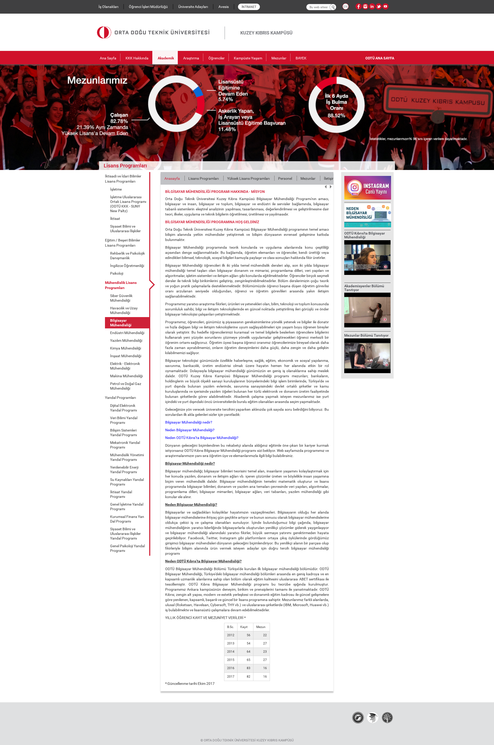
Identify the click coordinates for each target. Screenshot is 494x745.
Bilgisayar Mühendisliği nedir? (188, 422)
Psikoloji (116, 273)
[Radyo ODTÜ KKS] (358, 717)
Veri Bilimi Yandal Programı (123, 420)
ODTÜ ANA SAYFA (379, 58)
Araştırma (191, 58)
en (345, 6)
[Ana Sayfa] (161, 26)
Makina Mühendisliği (126, 376)
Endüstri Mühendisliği (127, 333)
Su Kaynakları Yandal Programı (127, 482)
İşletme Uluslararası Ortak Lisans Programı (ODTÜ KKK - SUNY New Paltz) (128, 204)
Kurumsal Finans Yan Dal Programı (127, 519)
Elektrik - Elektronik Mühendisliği (125, 366)
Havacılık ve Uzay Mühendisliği (124, 310)
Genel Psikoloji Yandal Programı (127, 548)
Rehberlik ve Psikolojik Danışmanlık (127, 255)
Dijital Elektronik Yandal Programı (123, 407)
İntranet (249, 7)
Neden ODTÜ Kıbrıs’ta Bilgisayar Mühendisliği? (202, 438)
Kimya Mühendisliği (125, 348)
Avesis (223, 7)
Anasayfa (172, 178)
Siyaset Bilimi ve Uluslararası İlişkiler (125, 228)
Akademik (166, 58)
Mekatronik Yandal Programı (125, 445)
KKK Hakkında (137, 58)
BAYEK (301, 58)
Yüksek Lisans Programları (248, 178)
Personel (285, 178)
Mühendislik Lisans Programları (121, 285)
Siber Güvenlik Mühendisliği (121, 298)
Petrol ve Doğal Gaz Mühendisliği (125, 386)
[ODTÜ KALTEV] (387, 717)
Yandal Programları (120, 398)
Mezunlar (278, 58)
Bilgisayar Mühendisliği (120, 322)
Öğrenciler (216, 58)
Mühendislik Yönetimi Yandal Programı (127, 457)
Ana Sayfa (108, 58)
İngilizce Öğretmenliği (127, 266)
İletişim (329, 178)
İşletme (116, 189)
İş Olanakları (108, 7)
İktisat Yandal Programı (121, 494)
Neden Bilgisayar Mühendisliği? (190, 430)
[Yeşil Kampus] (372, 717)
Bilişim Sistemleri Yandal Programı (123, 432)
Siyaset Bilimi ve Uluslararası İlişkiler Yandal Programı (125, 533)
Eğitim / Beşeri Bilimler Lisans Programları (122, 242)
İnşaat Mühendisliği (125, 356)
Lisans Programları (203, 178)
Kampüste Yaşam (248, 58)
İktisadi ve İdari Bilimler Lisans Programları (123, 178)
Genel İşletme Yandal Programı (126, 506)
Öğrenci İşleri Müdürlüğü (148, 7)
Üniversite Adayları (193, 7)
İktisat (115, 219)
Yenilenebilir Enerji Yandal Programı (124, 469)
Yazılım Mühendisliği (126, 340)
